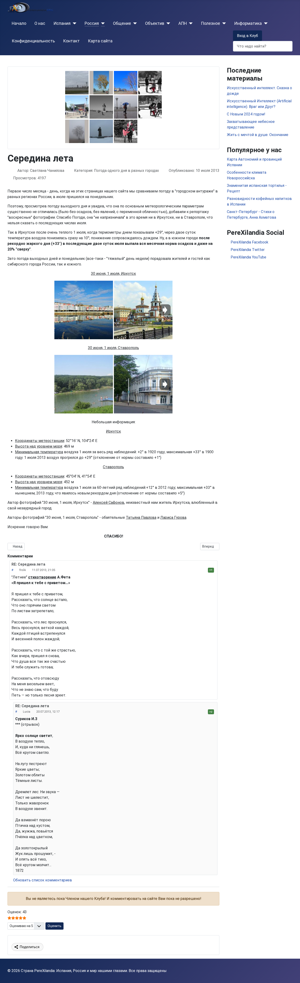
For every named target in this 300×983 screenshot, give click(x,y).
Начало (19, 23)
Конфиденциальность (33, 41)
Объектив (154, 23)
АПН (182, 23)
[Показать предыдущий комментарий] (63, 711)
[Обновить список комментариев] (38, 556)
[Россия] (102, 23)
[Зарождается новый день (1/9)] (83, 310)
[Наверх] (291, 974)
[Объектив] (167, 23)
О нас (39, 23)
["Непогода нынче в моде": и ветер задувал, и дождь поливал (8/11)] (125, 107)
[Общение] (134, 23)
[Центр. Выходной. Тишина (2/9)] (143, 384)
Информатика (248, 23)
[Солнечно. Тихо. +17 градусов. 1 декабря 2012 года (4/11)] (101, 82)
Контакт (71, 41)
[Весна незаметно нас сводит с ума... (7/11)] (125, 82)
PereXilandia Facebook (249, 242)
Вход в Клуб (247, 35)
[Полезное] (223, 23)
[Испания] (73, 23)
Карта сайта (100, 41)
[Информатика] (265, 23)
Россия (92, 23)
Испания (62, 23)
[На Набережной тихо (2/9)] (143, 310)
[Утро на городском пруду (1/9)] (83, 384)
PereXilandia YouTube (248, 257)
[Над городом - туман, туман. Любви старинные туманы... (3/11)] (77, 131)
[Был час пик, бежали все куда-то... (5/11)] (101, 107)
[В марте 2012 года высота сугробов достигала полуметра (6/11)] (101, 131)
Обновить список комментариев (42, 880)
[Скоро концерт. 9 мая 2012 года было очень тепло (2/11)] (77, 107)
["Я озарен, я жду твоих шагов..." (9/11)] (125, 131)
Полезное (210, 23)
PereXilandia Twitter (247, 249)
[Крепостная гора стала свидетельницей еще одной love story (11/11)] (150, 107)
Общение (122, 23)
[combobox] (262, 46)
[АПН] (190, 23)
